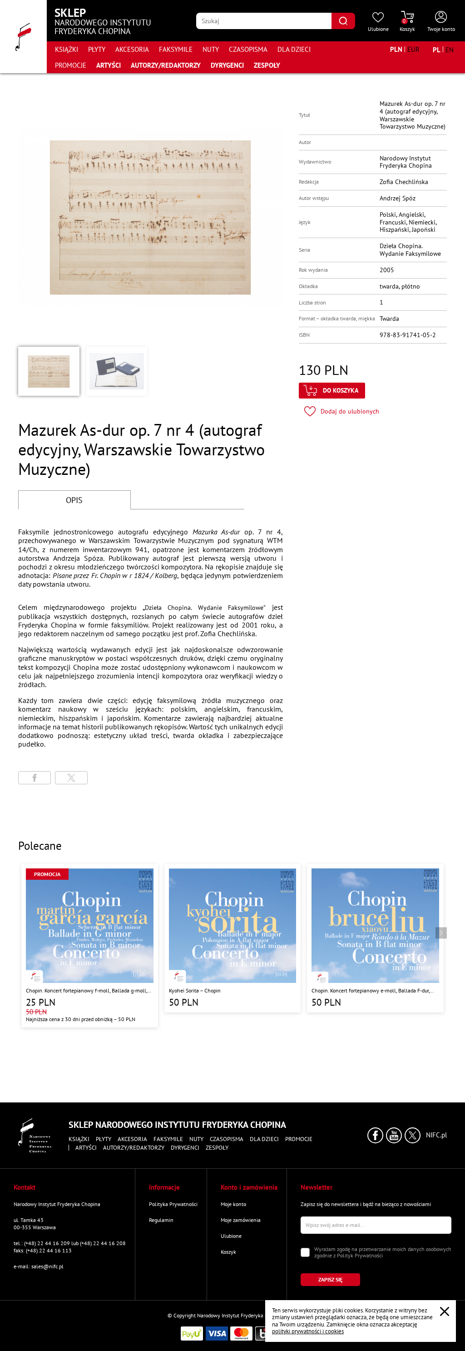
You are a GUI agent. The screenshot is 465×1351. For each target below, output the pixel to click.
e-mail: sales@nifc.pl (39, 1266)
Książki (66, 49)
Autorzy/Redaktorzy (166, 65)
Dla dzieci (294, 49)
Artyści (108, 65)
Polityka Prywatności (173, 1204)
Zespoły (267, 65)
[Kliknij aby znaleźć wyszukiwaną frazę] (343, 21)
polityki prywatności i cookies (308, 1331)
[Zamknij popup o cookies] (444, 1311)
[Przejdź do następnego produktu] (441, 933)
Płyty (96, 49)
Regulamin (161, 1219)
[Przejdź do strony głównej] (23, 36)
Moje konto (233, 1204)
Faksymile (176, 49)
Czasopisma (248, 49)
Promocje (70, 65)
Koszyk (228, 1251)
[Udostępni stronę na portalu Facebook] (34, 777)
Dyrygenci (227, 65)
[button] (48, 371)
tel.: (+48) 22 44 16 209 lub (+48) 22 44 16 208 (70, 1243)
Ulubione (231, 1235)
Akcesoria (132, 49)
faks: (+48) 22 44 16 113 (43, 1250)
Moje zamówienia (241, 1219)
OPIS (74, 500)
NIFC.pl (436, 1135)
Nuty (211, 49)
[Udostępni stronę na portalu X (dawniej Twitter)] (71, 777)
